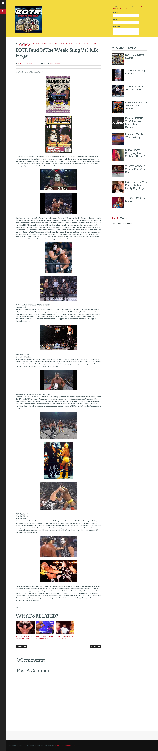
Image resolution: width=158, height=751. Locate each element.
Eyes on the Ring (25, 63)
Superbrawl (25, 45)
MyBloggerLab (70, 745)
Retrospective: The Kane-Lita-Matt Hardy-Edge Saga (136, 185)
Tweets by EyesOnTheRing (122, 223)
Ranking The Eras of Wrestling (135, 136)
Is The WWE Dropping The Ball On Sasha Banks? (135, 153)
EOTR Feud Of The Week (39, 43)
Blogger (143, 7)
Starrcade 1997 (89, 43)
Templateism (59, 745)
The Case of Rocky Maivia (136, 200)
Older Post (95, 646)
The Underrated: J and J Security (135, 88)
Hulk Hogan (78, 43)
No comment (55, 63)
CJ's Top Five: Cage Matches (135, 72)
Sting (18, 45)
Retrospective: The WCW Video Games (136, 105)
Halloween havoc (65, 43)
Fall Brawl (53, 43)
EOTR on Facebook (120, 9)
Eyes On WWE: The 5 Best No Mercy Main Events (134, 123)
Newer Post (21, 646)
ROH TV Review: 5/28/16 (134, 56)
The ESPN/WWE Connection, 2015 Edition (135, 169)
